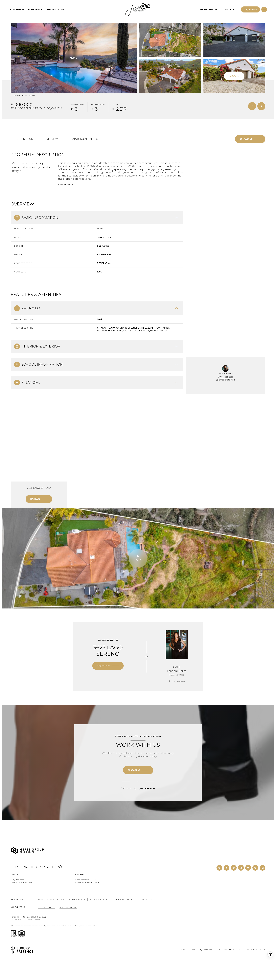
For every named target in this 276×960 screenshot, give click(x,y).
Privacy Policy (256, 949)
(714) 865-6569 (250, 9)
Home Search (35, 9)
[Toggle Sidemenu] (264, 9)
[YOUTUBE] (248, 868)
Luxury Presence (203, 949)
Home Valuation (55, 9)
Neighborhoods (208, 9)
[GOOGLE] (255, 868)
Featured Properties (51, 899)
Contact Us (228, 9)
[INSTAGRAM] (219, 868)
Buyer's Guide (46, 907)
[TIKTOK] (234, 868)
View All (234, 76)
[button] (250, 139)
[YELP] (241, 868)
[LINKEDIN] (226, 868)
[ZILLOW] (262, 868)
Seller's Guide (68, 907)
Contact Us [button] (146, 899)
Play (72, 58)
